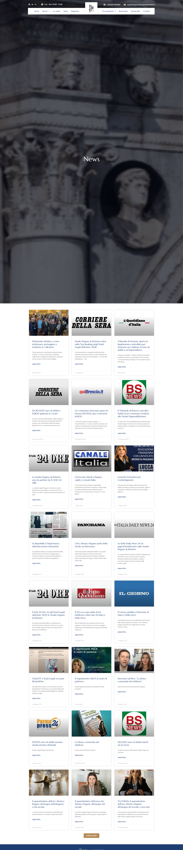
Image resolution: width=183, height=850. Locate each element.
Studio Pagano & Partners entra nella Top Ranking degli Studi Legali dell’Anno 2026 (90, 344)
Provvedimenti (108, 11)
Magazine (75, 11)
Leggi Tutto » (36, 364)
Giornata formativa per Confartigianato (129, 478)
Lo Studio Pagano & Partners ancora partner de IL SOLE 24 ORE (46, 480)
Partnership (135, 11)
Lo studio (56, 11)
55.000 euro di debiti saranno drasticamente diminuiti (47, 743)
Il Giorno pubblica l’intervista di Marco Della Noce (133, 613)
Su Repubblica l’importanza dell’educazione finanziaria (45, 545)
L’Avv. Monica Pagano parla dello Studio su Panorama (91, 545)
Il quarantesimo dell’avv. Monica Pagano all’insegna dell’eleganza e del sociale (48, 804)
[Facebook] (29, 4)
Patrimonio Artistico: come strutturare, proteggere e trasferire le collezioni (45, 344)
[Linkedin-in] (32, 4)
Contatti (146, 11)
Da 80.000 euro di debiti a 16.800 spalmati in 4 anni (46, 412)
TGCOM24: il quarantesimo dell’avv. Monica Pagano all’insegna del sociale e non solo (134, 804)
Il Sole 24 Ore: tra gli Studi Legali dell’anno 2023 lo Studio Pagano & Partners (48, 615)
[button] (46, 11)
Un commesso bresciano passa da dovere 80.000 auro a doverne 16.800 (91, 413)
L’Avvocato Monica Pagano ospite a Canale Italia (88, 478)
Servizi (45, 11)
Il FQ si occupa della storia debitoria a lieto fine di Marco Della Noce (90, 615)
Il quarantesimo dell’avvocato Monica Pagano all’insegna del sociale (90, 804)
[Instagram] (35, 4)
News (66, 11)
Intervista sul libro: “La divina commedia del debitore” (132, 680)
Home (36, 11)
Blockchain (123, 11)
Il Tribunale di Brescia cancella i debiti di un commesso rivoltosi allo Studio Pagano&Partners (133, 413)
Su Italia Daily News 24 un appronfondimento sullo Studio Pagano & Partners (133, 546)
